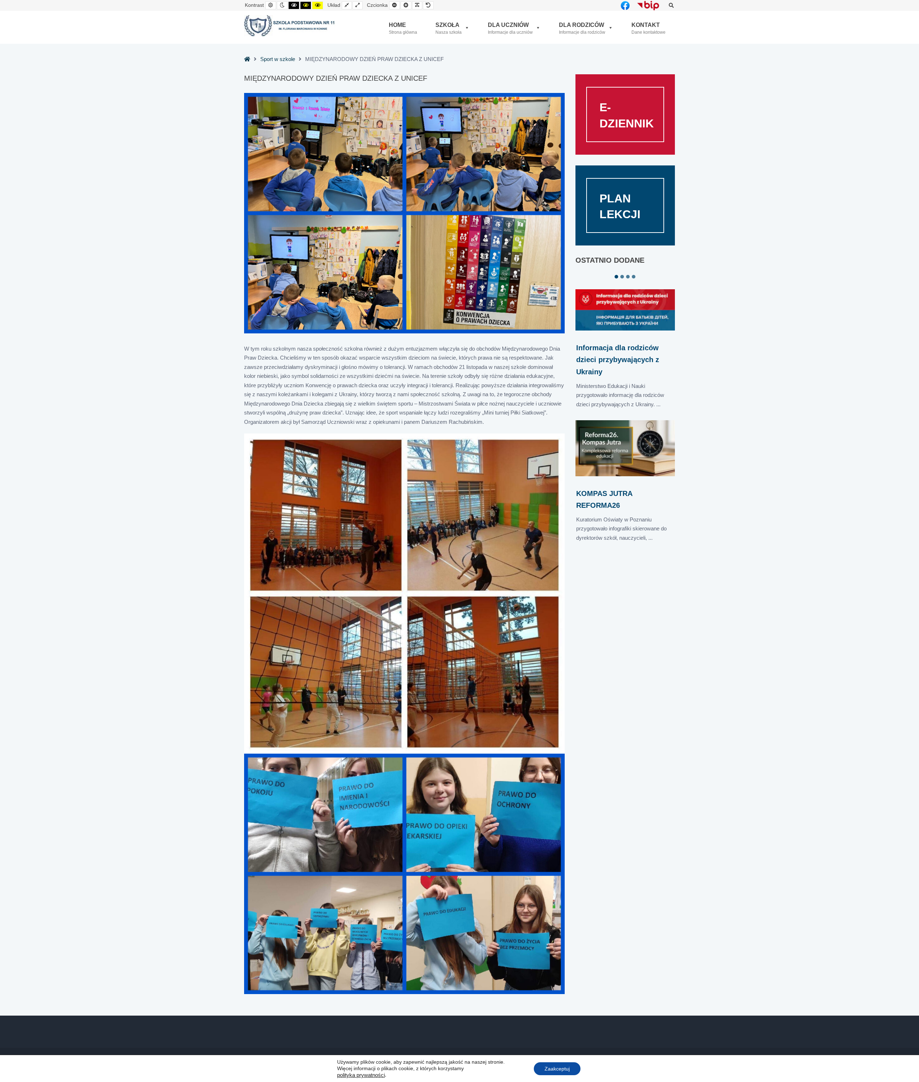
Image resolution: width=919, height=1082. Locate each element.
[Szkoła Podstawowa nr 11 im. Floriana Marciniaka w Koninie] (290, 26)
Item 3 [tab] (628, 276)
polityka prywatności (361, 1075)
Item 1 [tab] (616, 276)
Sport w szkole (277, 59)
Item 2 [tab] (622, 276)
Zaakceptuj (557, 1068)
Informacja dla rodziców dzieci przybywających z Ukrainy (617, 359)
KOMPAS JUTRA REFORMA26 (604, 499)
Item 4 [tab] (633, 276)
